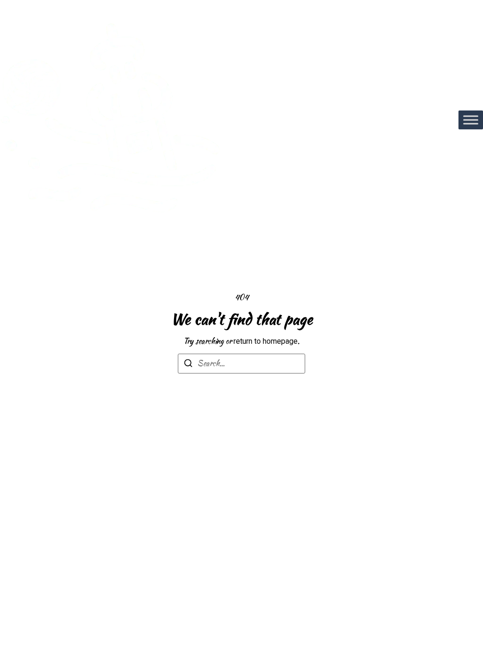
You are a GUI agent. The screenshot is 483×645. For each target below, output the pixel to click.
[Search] (188, 365)
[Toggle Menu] (470, 119)
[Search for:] (241, 363)
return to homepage (265, 341)
